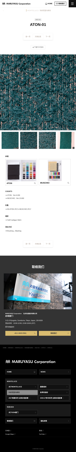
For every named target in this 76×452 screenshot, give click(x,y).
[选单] (72, 3)
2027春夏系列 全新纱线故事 (18, 398)
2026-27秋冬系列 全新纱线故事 (51, 398)
